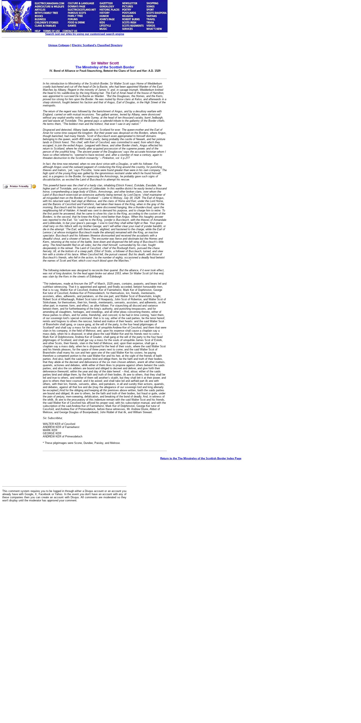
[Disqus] (64, 557)
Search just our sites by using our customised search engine (84, 34)
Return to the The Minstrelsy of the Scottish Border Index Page (200, 458)
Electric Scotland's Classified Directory (97, 45)
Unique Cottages (59, 45)
